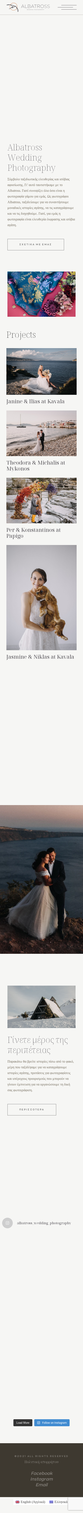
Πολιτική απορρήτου (41, 1462)
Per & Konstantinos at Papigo (33, 532)
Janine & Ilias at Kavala (35, 401)
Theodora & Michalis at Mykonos (35, 465)
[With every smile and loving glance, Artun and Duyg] (41, 1348)
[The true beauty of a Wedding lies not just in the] (41, 1394)
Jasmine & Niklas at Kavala (40, 656)
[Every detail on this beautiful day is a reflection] (41, 1301)
